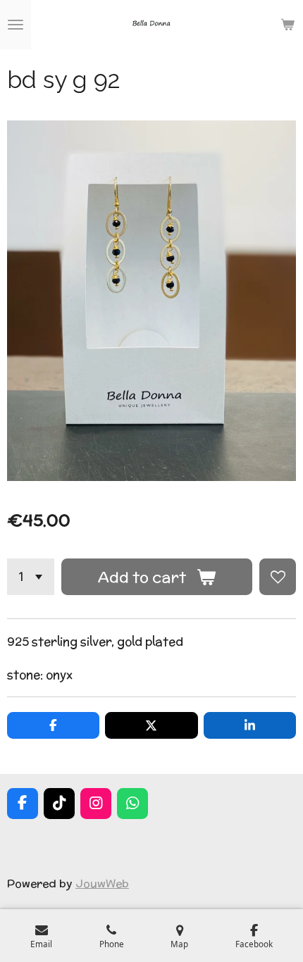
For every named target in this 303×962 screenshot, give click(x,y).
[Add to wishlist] (277, 576)
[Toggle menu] (15, 24)
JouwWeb (102, 883)
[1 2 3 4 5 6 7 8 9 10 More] (30, 576)
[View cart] (287, 24)
